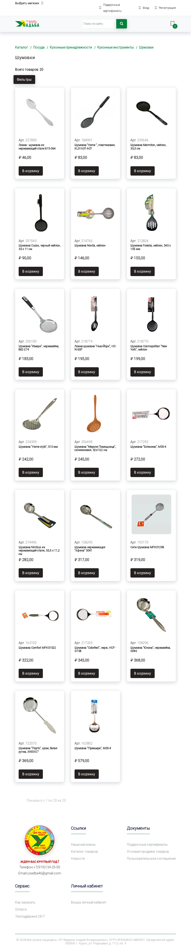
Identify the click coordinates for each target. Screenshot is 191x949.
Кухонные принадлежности (71, 47)
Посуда (38, 47)
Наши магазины (83, 844)
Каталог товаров (84, 851)
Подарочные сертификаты (147, 844)
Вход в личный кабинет (88, 902)
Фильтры (24, 79)
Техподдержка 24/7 (30, 916)
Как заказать (25, 902)
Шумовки (146, 47)
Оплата (21, 909)
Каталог (21, 47)
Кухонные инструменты (115, 47)
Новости (78, 858)
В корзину (30, 171)
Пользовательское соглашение (151, 858)
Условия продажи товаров (148, 851)
